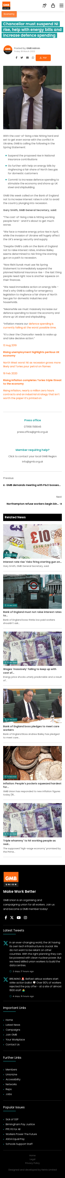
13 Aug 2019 (10, 345)
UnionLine (11, 1074)
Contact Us (13, 1044)
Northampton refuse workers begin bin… (33, 504)
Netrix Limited (49, 1169)
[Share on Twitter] (22, 58)
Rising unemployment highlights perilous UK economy (31, 353)
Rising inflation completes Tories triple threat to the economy (32, 382)
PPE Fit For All (13, 1129)
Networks (11, 1084)
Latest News (13, 1025)
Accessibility (13, 1079)
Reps (9, 1089)
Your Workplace (15, 1039)
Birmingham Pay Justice (20, 1124)
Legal (32, 1159)
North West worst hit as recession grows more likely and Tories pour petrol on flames (32, 364)
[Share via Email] (27, 58)
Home (9, 1020)
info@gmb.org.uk (32, 461)
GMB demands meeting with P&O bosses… (33, 485)
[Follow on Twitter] (11, 918)
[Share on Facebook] (16, 58)
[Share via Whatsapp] (33, 58)
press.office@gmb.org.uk (32, 432)
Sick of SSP (12, 1119)
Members (11, 1069)
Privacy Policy (32, 1163)
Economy (9, 14)
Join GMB (11, 1034)
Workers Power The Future (21, 1134)
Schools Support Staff (19, 1144)
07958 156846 (32, 427)
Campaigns (13, 1030)
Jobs (9, 1094)
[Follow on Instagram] (25, 918)
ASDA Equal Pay (15, 1139)
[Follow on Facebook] (6, 918)
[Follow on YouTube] (18, 918)
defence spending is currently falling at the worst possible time (29, 325)
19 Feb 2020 (10, 373)
